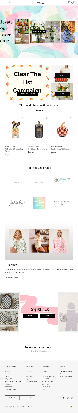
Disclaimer (8, 384)
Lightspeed (7, 412)
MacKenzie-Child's (47, 381)
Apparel (44, 371)
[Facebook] (63, 398)
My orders (29, 374)
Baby (48, 316)
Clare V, (62, 75)
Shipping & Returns (10, 379)
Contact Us (8, 376)
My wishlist (29, 379)
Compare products (31, 381)
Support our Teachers (27, 93)
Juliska (62, 93)
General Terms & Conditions (13, 381)
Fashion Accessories (48, 376)
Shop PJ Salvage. (11, 277)
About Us (7, 371)
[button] (6, 3)
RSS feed (30, 406)
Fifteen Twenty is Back (39, 31)
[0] (72, 3)
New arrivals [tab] (39, 110)
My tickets (29, 376)
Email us (28, 397)
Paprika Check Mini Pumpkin (60, 149)
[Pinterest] (71, 398)
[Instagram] (67, 398)
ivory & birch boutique (39, 351)
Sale (43, 389)
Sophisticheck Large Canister (37, 149)
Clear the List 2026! (10, 389)
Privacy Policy (9, 386)
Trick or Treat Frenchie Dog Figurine (14, 150)
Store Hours (8, 374)
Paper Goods (46, 386)
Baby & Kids (45, 384)
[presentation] (6, 131)
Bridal (30, 316)
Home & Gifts (46, 379)
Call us (12, 397)
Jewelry (44, 374)
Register (28, 371)
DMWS (24, 406)
